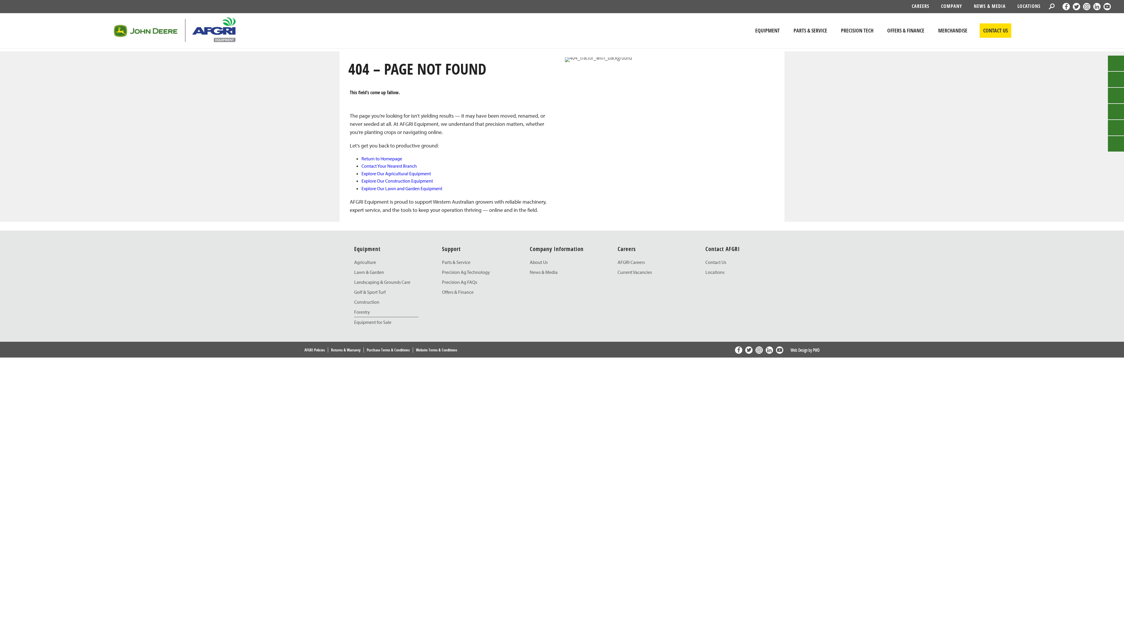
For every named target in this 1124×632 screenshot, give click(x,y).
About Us (539, 262)
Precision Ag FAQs (459, 282)
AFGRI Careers (631, 262)
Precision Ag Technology (466, 272)
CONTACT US (995, 30)
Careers (920, 6)
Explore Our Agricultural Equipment (396, 173)
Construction (366, 302)
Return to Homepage (381, 159)
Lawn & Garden (369, 272)
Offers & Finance (458, 292)
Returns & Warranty (346, 350)
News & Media (990, 6)
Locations (1029, 6)
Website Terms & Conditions (436, 350)
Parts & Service (456, 262)
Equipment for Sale (372, 322)
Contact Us (715, 262)
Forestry (362, 312)
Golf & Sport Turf (370, 292)
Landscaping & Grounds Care (382, 282)
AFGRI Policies (314, 350)
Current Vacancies (635, 272)
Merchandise (952, 30)
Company (951, 6)
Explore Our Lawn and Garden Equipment (401, 188)
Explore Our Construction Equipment (397, 181)
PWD (816, 350)
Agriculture (365, 262)
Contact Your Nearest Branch (389, 166)
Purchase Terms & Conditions (388, 350)
